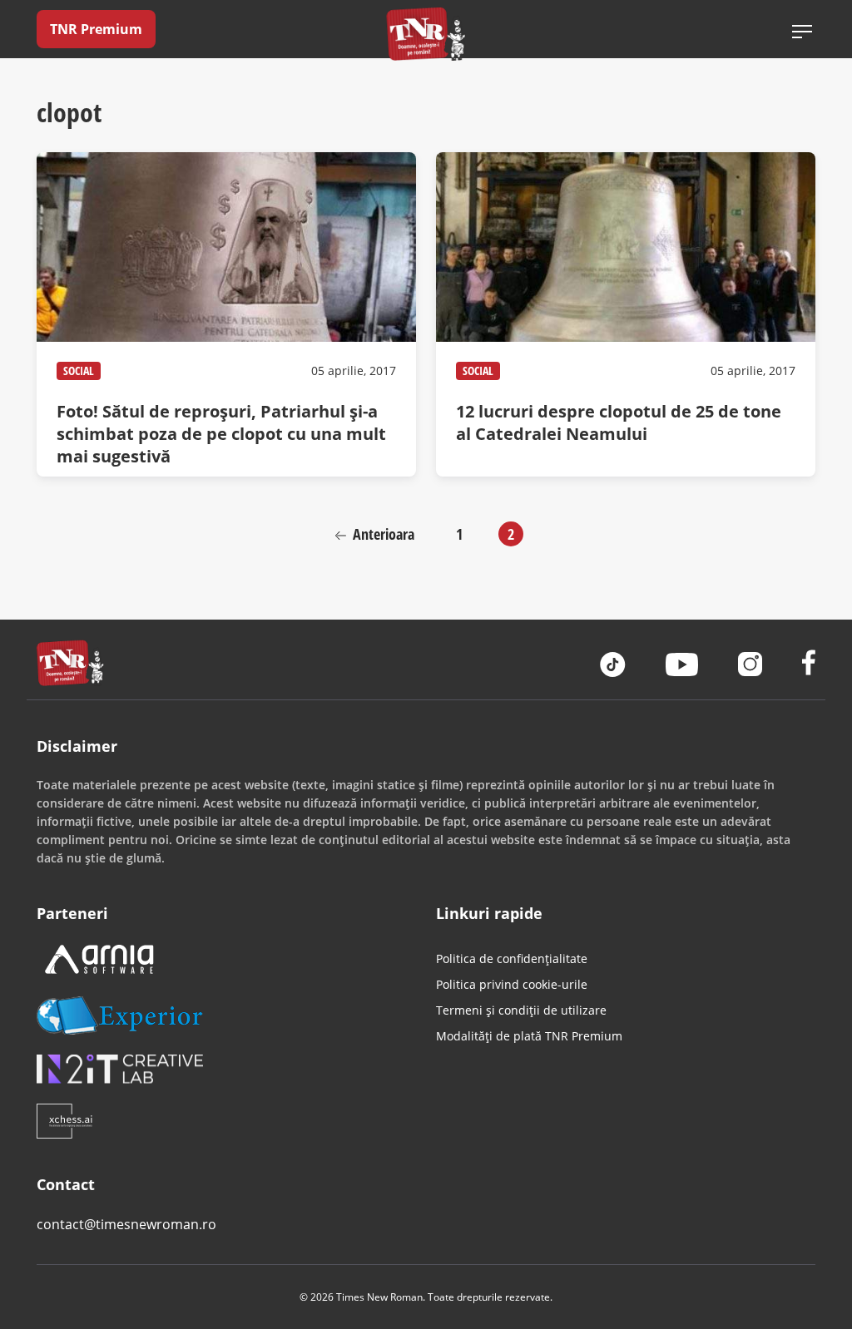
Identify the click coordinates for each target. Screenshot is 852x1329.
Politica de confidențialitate (511, 958)
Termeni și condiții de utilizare (521, 1010)
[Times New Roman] (426, 34)
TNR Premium (96, 29)
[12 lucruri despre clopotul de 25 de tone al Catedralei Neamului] (625, 314)
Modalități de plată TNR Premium (529, 1036)
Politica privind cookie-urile (511, 984)
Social (78, 370)
